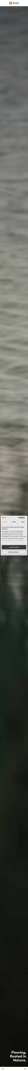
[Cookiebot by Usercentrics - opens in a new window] (20, 518)
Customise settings (13, 552)
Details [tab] (14, 521)
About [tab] (23, 521)
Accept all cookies (14, 547)
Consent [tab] (5, 521)
